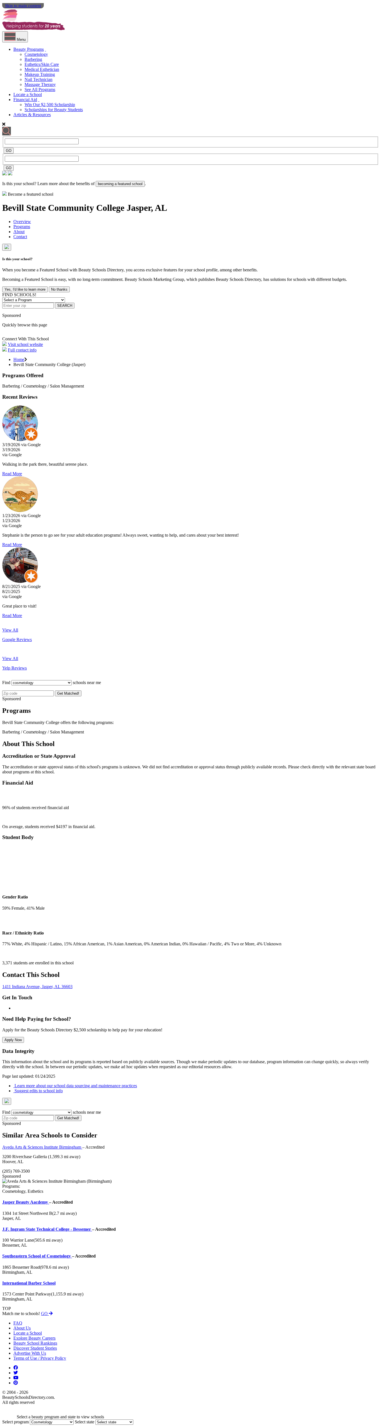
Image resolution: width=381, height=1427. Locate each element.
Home (18, 359)
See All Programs (40, 89)
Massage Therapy (40, 84)
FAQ (17, 1323)
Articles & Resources (32, 114)
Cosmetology (36, 54)
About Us (22, 1328)
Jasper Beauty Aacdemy (25, 1202)
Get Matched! (68, 693)
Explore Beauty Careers (34, 1338)
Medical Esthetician (42, 69)
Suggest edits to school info (38, 1090)
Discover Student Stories (35, 1348)
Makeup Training (40, 74)
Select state (84, 1421)
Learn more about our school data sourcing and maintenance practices (75, 1085)
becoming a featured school (120, 184)
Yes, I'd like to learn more (24, 289)
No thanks (59, 289)
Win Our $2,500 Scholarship (50, 104)
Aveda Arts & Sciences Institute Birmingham (42, 1147)
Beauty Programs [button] (28, 49)
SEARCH (64, 305)
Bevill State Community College (64, 208)
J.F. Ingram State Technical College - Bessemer (47, 1229)
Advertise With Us (29, 1353)
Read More (12, 473)
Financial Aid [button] (25, 99)
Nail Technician (38, 79)
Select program (15, 1421)
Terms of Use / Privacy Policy (39, 1358)
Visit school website (25, 344)
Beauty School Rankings (35, 1343)
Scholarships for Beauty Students (54, 109)
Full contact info (22, 350)
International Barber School (29, 1283)
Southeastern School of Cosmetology (37, 1256)
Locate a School (27, 94)
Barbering (33, 59)
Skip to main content (23, 5)
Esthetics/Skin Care (42, 64)
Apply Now (13, 1040)
